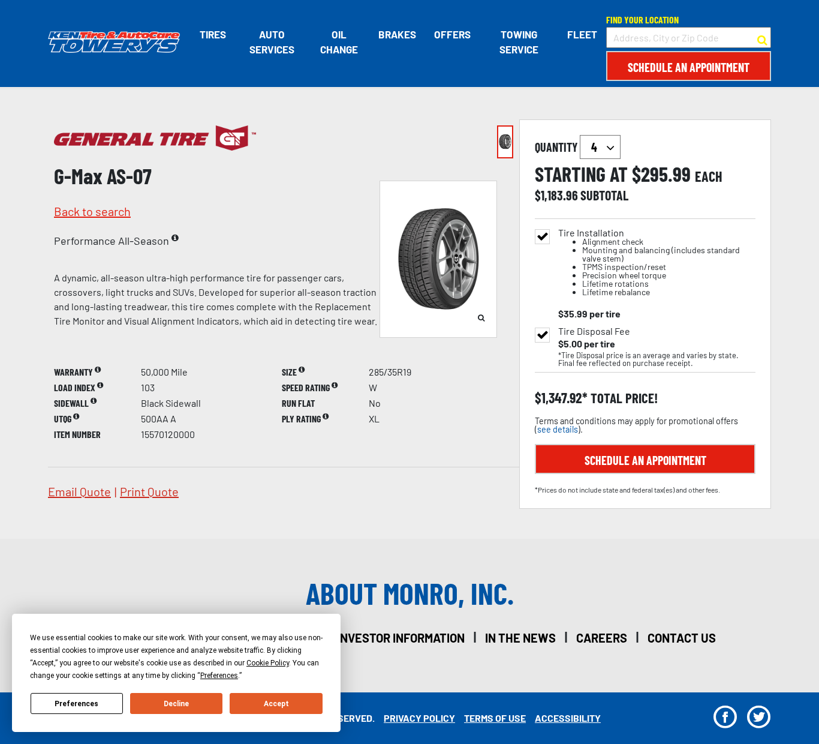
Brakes (397, 34)
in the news (520, 638)
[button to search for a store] (762, 38)
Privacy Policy (419, 718)
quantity (557, 147)
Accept (276, 704)
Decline (176, 704)
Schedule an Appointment (688, 67)
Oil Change (339, 42)
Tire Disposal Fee (594, 331)
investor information (401, 638)
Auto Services (271, 42)
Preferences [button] (219, 675)
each (708, 176)
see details (557, 429)
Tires (213, 34)
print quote (149, 491)
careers (601, 638)
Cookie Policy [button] (267, 663)
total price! (623, 398)
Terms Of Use (495, 718)
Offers (452, 34)
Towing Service (518, 42)
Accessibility (568, 718)
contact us (682, 638)
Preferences (76, 704)
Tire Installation (649, 262)
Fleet (582, 34)
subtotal (604, 195)
